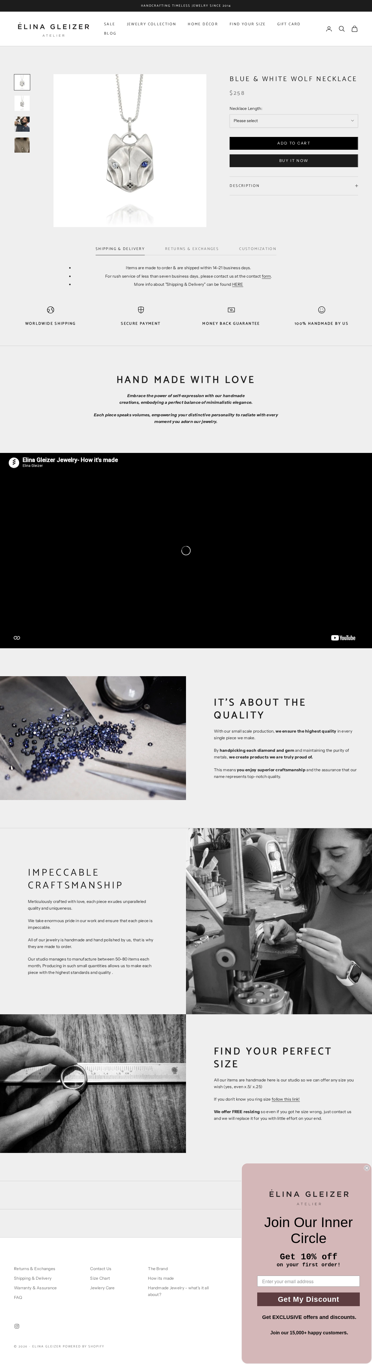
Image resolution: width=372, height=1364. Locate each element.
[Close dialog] (367, 1168)
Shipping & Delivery (32, 1278)
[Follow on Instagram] (17, 1326)
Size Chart (100, 1278)
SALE (109, 24)
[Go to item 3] (22, 124)
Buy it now (293, 160)
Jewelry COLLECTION (151, 24)
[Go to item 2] (22, 103)
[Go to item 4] (22, 145)
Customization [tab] (257, 249)
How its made (161, 1278)
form (266, 276)
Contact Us (100, 1268)
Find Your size (248, 24)
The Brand (158, 1268)
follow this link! (286, 1099)
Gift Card (289, 24)
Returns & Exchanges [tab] (192, 249)
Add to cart (293, 143)
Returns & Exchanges (34, 1268)
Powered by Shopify (84, 1346)
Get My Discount (308, 1299)
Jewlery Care (102, 1287)
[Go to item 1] (22, 82)
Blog (110, 33)
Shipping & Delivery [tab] (120, 249)
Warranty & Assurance (35, 1287)
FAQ (18, 1297)
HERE (237, 284)
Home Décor (203, 24)
